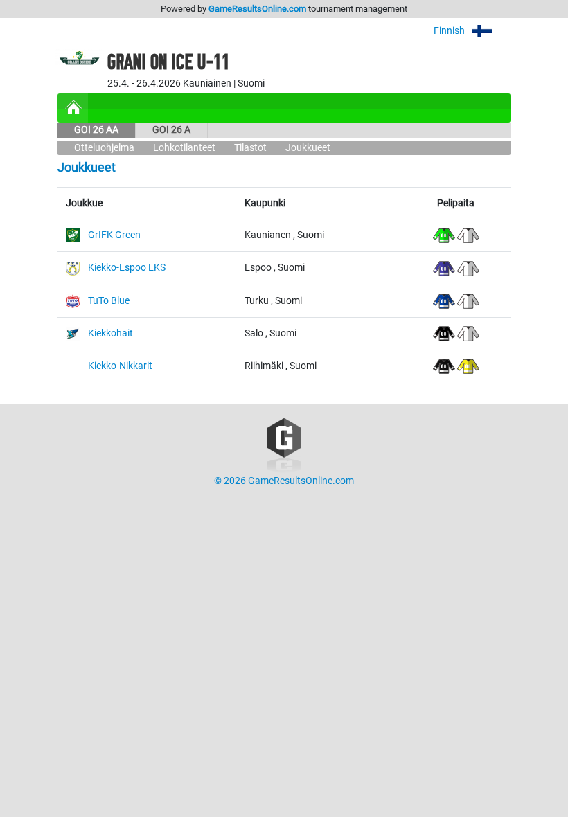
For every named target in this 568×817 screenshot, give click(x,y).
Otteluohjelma (104, 148)
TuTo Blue (109, 301)
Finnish (450, 31)
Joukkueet (307, 148)
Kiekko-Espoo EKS (127, 267)
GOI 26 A (171, 130)
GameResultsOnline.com (257, 8)
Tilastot (250, 148)
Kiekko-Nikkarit (120, 366)
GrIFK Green (114, 235)
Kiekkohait (110, 333)
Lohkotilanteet (184, 148)
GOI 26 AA (96, 130)
